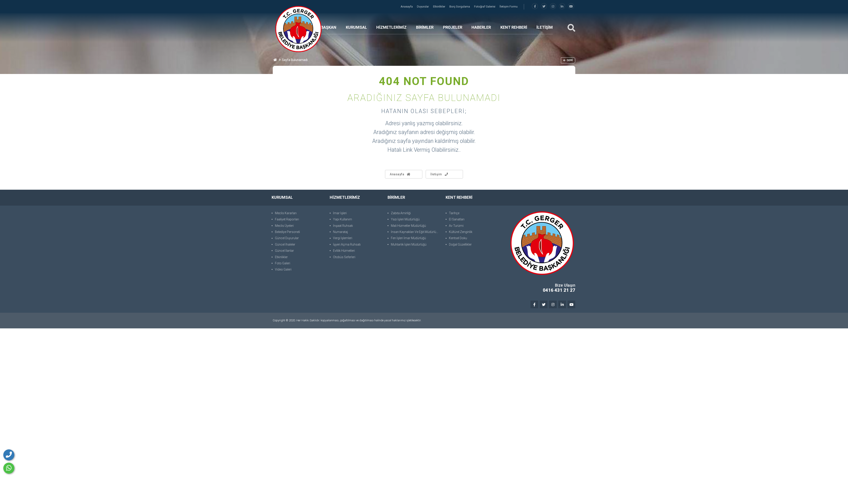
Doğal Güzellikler (460, 244)
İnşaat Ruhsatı (343, 225)
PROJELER (452, 27)
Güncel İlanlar (284, 250)
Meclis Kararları (286, 213)
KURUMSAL (356, 27)
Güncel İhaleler (285, 244)
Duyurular (423, 6)
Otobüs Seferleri (344, 257)
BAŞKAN (328, 27)
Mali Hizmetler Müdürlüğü (408, 225)
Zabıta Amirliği (401, 213)
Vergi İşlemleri (342, 238)
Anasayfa (407, 6)
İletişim (436, 174)
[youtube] (571, 6)
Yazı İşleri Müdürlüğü (405, 219)
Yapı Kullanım (342, 219)
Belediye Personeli (287, 232)
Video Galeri (283, 269)
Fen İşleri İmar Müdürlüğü (408, 238)
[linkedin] (562, 6)
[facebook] (535, 6)
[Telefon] (8, 454)
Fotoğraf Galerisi (485, 6)
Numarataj (340, 232)
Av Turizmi (456, 225)
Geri (570, 60)
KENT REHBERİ (513, 27)
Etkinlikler (439, 6)
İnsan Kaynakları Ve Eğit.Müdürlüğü (415, 232)
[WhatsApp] (8, 468)
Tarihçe (454, 213)
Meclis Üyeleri (284, 225)
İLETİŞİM (544, 27)
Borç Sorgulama (460, 6)
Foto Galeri (282, 263)
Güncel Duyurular (287, 238)
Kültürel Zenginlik (460, 232)
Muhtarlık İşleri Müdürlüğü (408, 244)
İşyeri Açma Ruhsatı (347, 244)
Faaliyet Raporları (287, 219)
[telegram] (544, 6)
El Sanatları (456, 219)
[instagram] (553, 6)
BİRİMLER (424, 27)
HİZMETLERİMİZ (391, 27)
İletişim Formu (509, 6)
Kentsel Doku (458, 238)
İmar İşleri (340, 213)
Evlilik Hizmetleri (344, 250)
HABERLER (481, 27)
